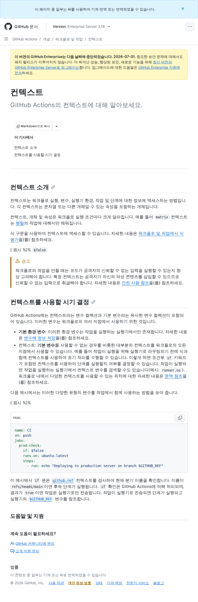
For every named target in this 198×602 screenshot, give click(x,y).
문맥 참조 (174, 376)
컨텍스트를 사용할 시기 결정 (49, 302)
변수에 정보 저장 (39, 337)
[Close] (183, 8)
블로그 (158, 583)
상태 (99, 583)
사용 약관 (56, 583)
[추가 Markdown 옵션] (56, 126)
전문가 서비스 (137, 583)
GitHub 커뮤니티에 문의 (34, 543)
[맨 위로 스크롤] (187, 591)
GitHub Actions (24, 39)
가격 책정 (114, 583)
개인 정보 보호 (79, 583)
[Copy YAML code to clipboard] (180, 418)
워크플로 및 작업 (69, 39)
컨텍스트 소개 (29, 187)
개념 (46, 39)
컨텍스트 (95, 39)
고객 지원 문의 (27, 551)
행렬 (20, 223)
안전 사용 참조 (135, 282)
